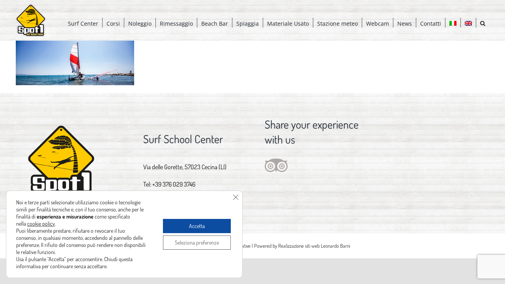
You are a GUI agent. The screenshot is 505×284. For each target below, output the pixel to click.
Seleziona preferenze (197, 242)
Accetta (197, 225)
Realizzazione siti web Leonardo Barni (314, 246)
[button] (482, 23)
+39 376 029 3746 (173, 184)
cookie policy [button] (41, 223)
